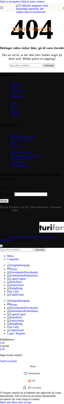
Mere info (11, 402)
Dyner (14, 87)
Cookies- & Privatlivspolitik (26, 155)
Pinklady (16, 112)
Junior (14, 105)
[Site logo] (32, 50)
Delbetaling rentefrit (22, 158)
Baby (14, 102)
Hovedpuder (18, 90)
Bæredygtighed (19, 165)
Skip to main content (32, 1)
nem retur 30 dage (21, 140)
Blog (13, 143)
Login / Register (16, 333)
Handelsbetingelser (21, 152)
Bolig (14, 109)
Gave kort (16, 146)
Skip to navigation (10, 1)
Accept (27, 402)
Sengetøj (15, 83)
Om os (14, 133)
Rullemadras (18, 96)
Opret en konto (8, 361)
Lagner (15, 93)
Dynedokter (17, 162)
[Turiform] (21, 227)
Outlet (14, 115)
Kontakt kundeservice (23, 136)
